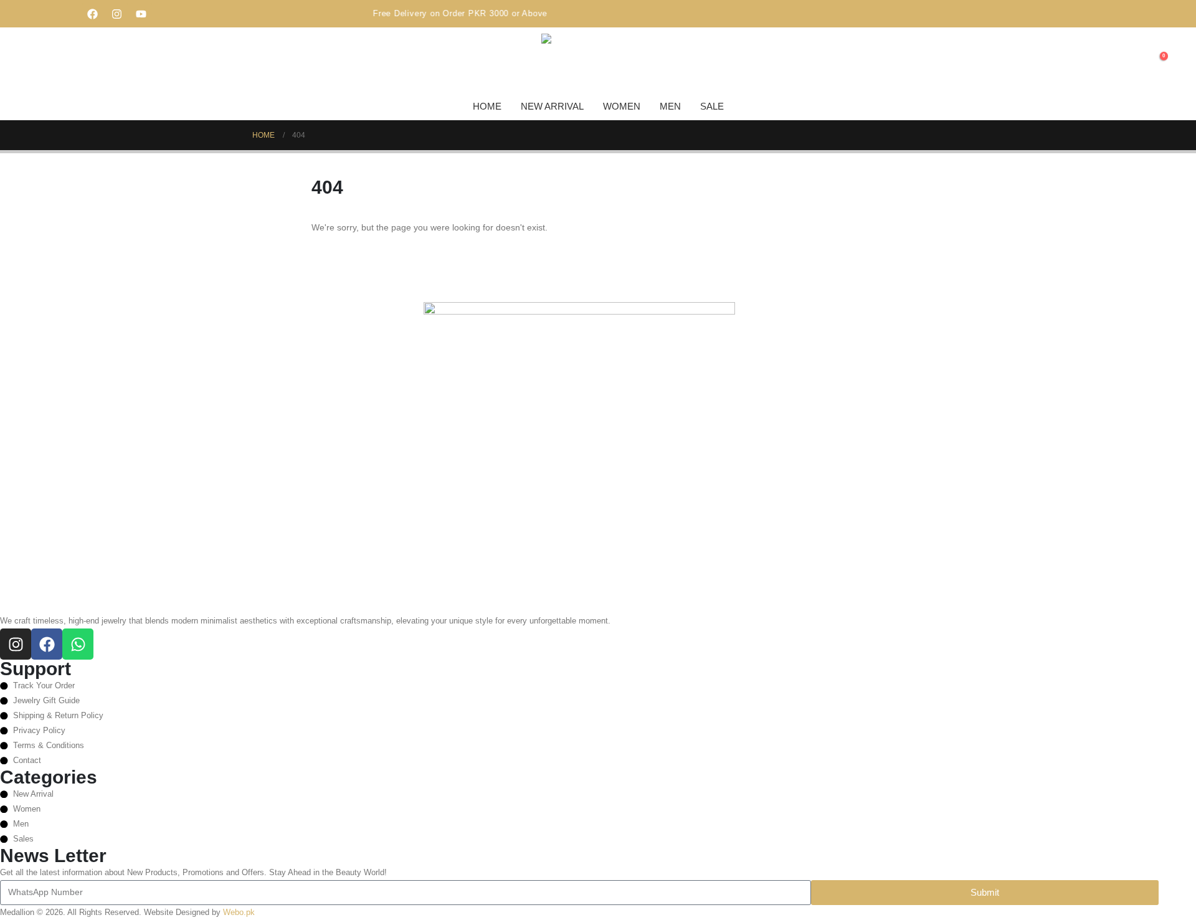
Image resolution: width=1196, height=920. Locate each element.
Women (621, 106)
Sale (712, 106)
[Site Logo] (572, 62)
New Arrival (552, 106)
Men (670, 106)
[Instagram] (117, 13)
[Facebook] (92, 13)
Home (487, 106)
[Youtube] (141, 13)
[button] (1134, 62)
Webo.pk (239, 912)
